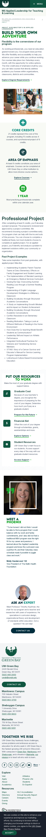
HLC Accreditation (25, 792)
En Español (27, 784)
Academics (6, 784)
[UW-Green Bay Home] (5, 4)
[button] (17, 80)
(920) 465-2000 (9, 675)
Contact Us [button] (23, 630)
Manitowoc (32, 752)
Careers (5, 798)
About (4, 782)
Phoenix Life (27, 779)
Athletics (26, 776)
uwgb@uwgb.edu (9, 677)
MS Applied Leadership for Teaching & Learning (22, 12)
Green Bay (21, 752)
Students (26, 782)
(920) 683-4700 (9, 700)
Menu (40, 4)
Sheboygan (7, 754)
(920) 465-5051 (9, 728)
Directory (6, 795)
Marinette (30, 754)
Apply (4, 779)
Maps (4, 792)
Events (5, 800)
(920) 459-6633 (9, 714)
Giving (4, 803)
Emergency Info (24, 798)
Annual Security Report (27, 795)
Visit (3, 776)
